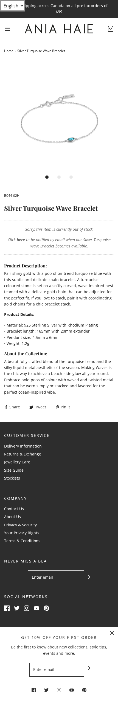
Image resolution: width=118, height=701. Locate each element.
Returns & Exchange (22, 454)
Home (8, 50)
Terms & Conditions (22, 540)
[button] (59, 116)
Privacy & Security (20, 524)
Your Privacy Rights (21, 532)
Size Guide (14, 470)
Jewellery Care (17, 462)
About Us (12, 516)
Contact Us (14, 508)
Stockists (12, 478)
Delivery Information (23, 446)
